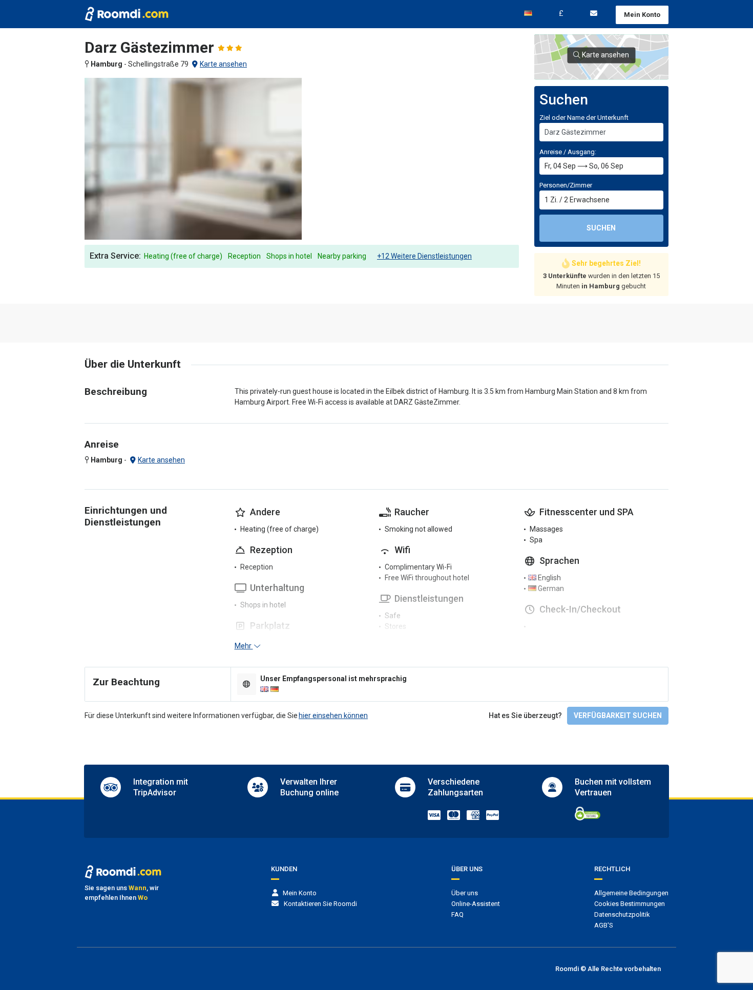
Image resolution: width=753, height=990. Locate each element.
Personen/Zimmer (565, 185)
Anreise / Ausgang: (567, 152)
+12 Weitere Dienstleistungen (424, 256)
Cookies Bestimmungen (629, 904)
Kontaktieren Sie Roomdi (320, 904)
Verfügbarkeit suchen (618, 715)
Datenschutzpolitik (622, 914)
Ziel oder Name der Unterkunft (584, 117)
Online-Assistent (475, 904)
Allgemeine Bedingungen (631, 893)
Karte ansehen (223, 64)
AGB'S (603, 925)
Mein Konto (642, 14)
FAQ (457, 914)
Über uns (464, 893)
